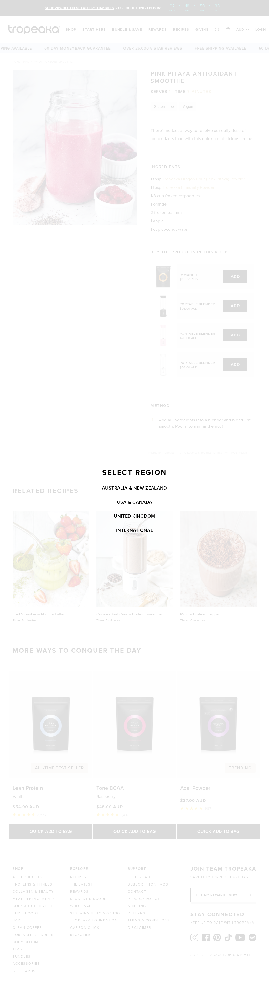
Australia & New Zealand (134, 488)
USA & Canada (134, 502)
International (134, 530)
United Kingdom (134, 516)
